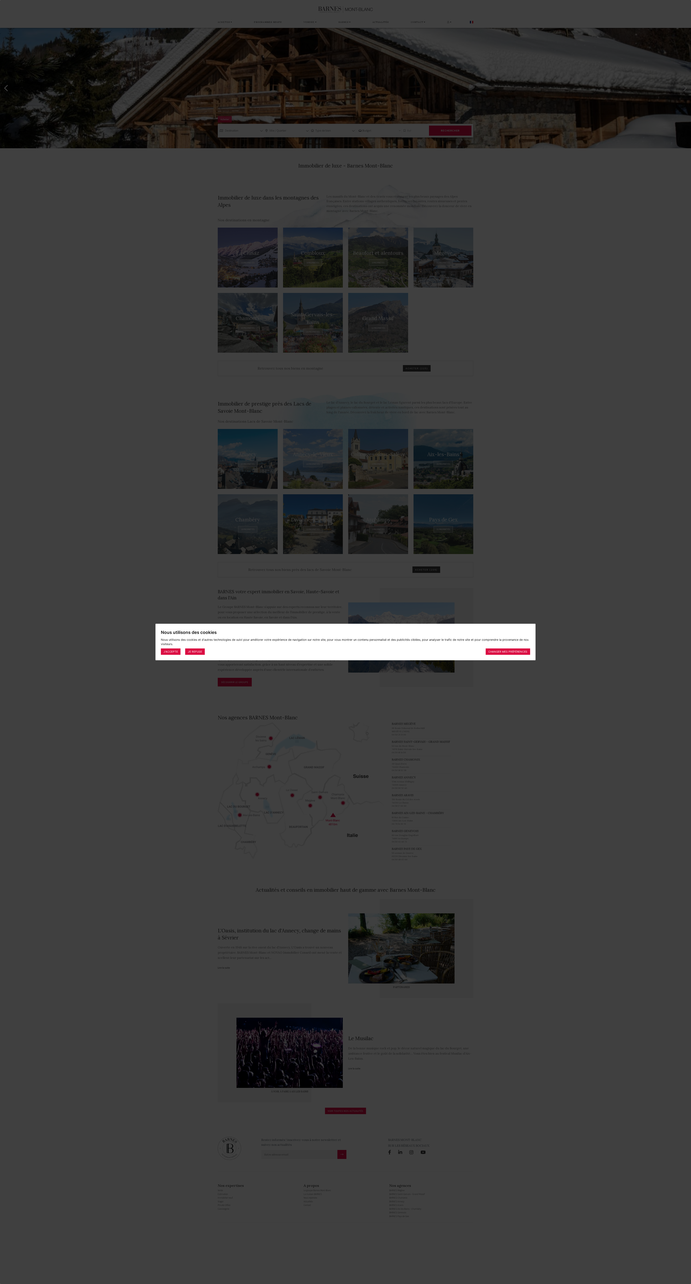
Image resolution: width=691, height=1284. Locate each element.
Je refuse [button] (195, 651)
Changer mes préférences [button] (507, 651)
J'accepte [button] (171, 651)
